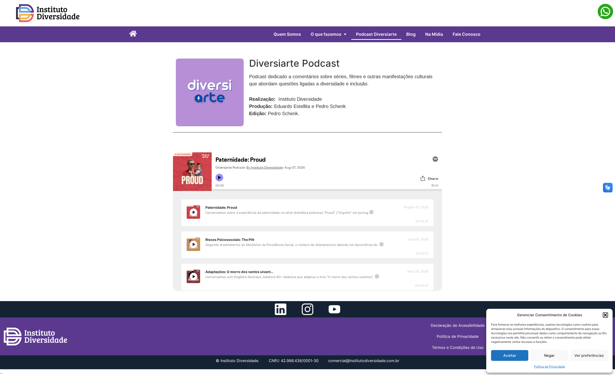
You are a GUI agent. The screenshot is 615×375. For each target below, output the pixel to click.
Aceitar (509, 355)
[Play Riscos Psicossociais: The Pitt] (193, 244)
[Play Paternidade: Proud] (193, 212)
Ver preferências (589, 355)
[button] (605, 315)
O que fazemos (326, 34)
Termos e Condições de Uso (458, 347)
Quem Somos (287, 34)
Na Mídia (434, 34)
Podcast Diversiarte (376, 34)
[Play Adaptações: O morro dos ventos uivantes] (193, 276)
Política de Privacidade (549, 366)
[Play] (193, 212)
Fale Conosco (466, 34)
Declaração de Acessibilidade (458, 325)
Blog (411, 34)
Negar (549, 355)
